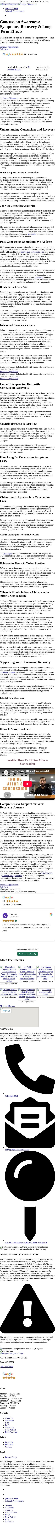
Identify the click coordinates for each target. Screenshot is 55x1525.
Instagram (9, 1444)
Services (8, 1505)
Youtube (8, 1447)
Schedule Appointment (14, 1501)
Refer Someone (11, 1432)
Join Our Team (11, 1512)
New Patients (10, 1430)
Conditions (9, 1420)
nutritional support (7, 672)
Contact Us (9, 1427)
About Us (9, 1418)
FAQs (7, 1425)
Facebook (9, 1442)
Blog (7, 1423)
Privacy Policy (11, 1457)
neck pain (32, 234)
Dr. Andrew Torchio (19, 68)
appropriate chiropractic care (32, 252)
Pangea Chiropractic (11, 98)
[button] (9, 1377)
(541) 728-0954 (46, 873)
